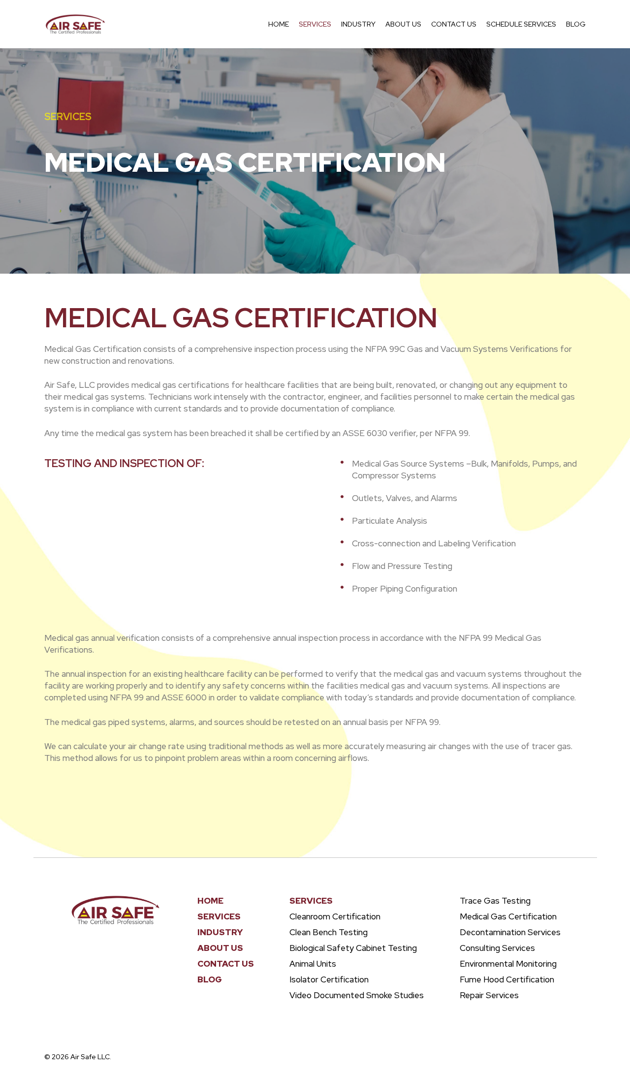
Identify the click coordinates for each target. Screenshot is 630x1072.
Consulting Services (497, 948)
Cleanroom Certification (334, 916)
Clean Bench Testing (328, 932)
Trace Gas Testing (495, 900)
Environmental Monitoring (508, 963)
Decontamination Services (510, 932)
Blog (209, 979)
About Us (220, 948)
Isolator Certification (329, 979)
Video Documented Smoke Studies (356, 995)
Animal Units (312, 963)
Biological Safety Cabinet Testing (353, 948)
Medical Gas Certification (508, 916)
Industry (220, 932)
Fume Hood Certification (507, 979)
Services (68, 116)
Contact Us (225, 963)
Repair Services (489, 995)
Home (210, 900)
